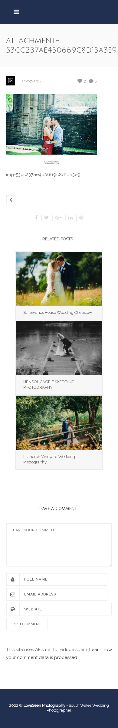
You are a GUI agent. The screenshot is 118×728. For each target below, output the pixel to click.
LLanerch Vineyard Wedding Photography (49, 459)
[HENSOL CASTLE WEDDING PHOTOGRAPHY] (59, 348)
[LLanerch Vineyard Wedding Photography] (59, 423)
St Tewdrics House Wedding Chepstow (57, 312)
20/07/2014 (31, 81)
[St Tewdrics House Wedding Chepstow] (59, 279)
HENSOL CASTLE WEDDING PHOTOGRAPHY (48, 385)
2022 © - (39, 705)
